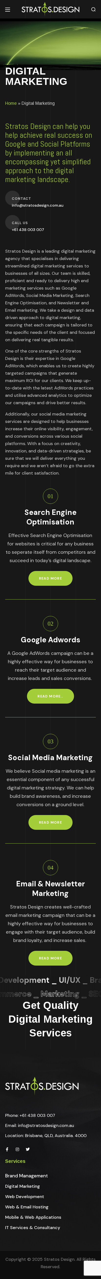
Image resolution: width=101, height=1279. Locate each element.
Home (11, 103)
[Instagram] (17, 1149)
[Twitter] (28, 1149)
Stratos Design (59, 1259)
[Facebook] (7, 1149)
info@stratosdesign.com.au (46, 1125)
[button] (93, 9)
